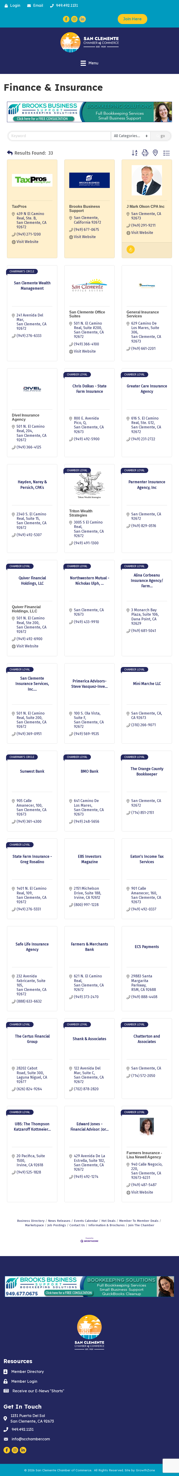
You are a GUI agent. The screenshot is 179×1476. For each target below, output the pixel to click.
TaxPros (19, 206)
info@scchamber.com (31, 1439)
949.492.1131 (23, 1429)
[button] (10, 153)
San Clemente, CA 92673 (32, 1418)
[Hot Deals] (131, 252)
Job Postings (56, 1225)
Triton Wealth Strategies (81, 513)
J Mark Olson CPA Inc (146, 206)
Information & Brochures (106, 1225)
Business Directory (31, 1221)
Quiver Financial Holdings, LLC (26, 609)
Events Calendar (86, 1221)
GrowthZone (145, 1470)
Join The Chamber (141, 1225)
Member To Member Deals (138, 1221)
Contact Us (77, 1225)
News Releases (59, 1221)
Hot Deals (108, 1221)
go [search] (163, 136)
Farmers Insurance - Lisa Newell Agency (144, 1155)
